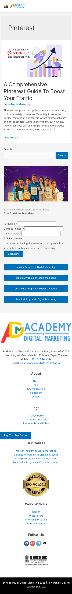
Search (8, 149)
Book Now (13, 253)
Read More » (11, 137)
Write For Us (36, 515)
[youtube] (45, 543)
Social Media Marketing (17, 104)
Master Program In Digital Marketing (36, 267)
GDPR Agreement (14, 238)
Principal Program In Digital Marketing (36, 299)
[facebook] (27, 543)
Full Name (10, 223)
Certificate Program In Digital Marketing (36, 288)
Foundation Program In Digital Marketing (36, 462)
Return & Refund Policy (36, 423)
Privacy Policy (36, 415)
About (36, 381)
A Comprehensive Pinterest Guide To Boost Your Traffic (34, 91)
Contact (36, 396)
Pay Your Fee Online (15, 435)
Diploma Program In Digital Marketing (36, 277)
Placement (36, 392)
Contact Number (14, 228)
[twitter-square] (39, 543)
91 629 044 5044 (41, 359)
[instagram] (33, 543)
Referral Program (36, 523)
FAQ (36, 385)
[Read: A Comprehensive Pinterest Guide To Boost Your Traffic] (36, 60)
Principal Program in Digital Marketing (36, 458)
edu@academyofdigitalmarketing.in (40, 363)
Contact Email (12, 233)
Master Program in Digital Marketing (36, 450)
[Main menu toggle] (65, 6)
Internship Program (36, 519)
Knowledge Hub (36, 388)
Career (36, 511)
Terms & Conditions (36, 419)
